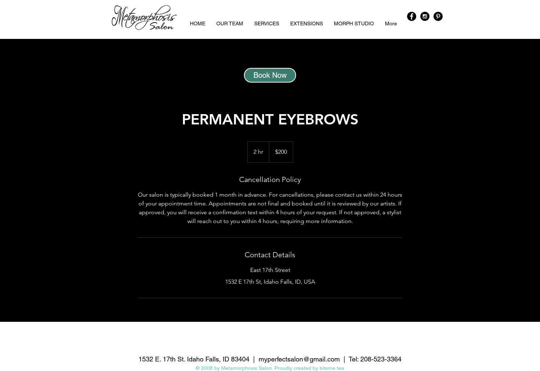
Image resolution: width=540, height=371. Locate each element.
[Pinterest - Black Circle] (438, 16)
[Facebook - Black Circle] (411, 16)
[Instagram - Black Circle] (424, 16)
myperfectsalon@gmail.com (299, 359)
